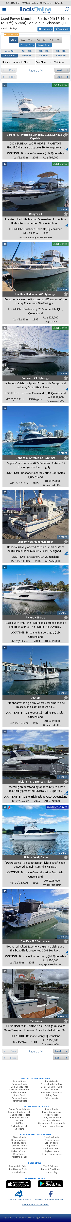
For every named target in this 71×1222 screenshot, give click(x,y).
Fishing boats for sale (19, 1114)
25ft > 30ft (27, 50)
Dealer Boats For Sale (51, 1086)
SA (44, 40)
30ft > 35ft (44, 50)
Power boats (51, 1109)
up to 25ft (9, 50)
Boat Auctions (51, 1089)
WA (58, 40)
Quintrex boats (19, 1145)
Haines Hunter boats (52, 1153)
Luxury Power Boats (51, 1117)
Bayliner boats (52, 1151)
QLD (13, 40)
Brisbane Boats (19, 1083)
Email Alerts (46, 29)
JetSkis (19, 1123)
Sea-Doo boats (51, 1137)
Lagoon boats (51, 1142)
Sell (14, 2)
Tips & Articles (50, 1165)
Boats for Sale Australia (19, 1199)
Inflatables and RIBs (19, 1117)
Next (59, 70)
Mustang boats (19, 1156)
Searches (31, 2)
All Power (61, 55)
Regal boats (19, 1153)
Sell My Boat (52, 1095)
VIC (30, 40)
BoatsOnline (26, 1217)
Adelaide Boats (19, 1097)
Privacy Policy (50, 1172)
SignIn (60, 2)
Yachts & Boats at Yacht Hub (35, 1204)
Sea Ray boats (19, 1142)
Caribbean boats (51, 1148)
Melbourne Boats (19, 1092)
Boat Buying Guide (18, 1169)
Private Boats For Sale (52, 1083)
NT (51, 40)
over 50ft (26, 55)
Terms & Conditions (50, 1169)
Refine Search (11, 34)
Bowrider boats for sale (19, 1111)
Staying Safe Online (18, 1165)
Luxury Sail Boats (51, 1120)
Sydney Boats (19, 1081)
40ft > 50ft (10, 55)
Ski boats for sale (19, 1125)
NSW (22, 40)
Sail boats (19, 1128)
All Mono (43, 55)
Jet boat (19, 1120)
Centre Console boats (19, 1109)
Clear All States (43, 45)
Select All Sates (27, 45)
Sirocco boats (52, 1139)
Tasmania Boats (19, 1100)
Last (59, 77)
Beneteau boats (19, 1139)
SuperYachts (51, 1114)
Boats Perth (19, 1095)
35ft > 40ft (61, 50)
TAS (37, 40)
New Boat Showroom (51, 1092)
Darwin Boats (51, 1081)
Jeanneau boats (19, 1148)
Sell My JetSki (51, 1097)
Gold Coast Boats (19, 1086)
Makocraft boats (19, 1151)
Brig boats (52, 1145)
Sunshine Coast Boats (19, 1089)
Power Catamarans (51, 1111)
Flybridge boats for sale (52, 1125)
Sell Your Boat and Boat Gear (49, 1199)
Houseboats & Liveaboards (51, 1123)
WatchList (47, 2)
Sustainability (18, 1172)
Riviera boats (19, 1137)
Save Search (63, 29)
